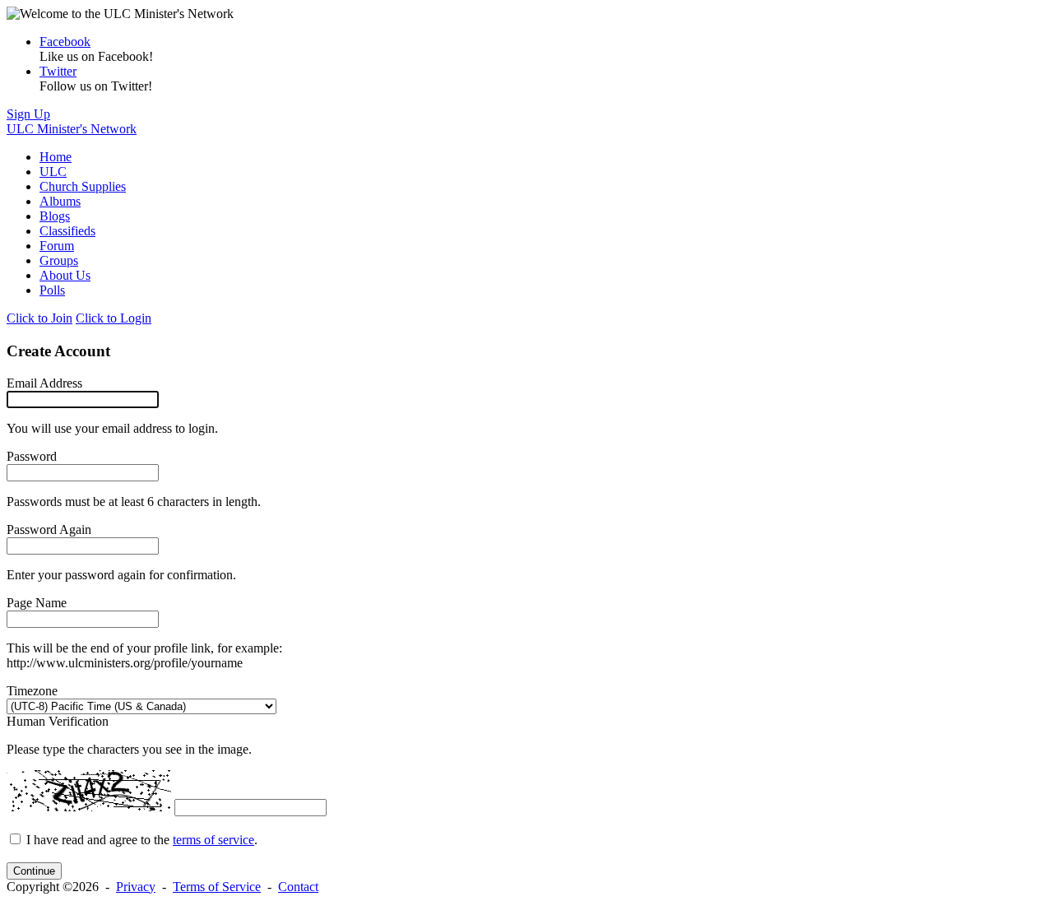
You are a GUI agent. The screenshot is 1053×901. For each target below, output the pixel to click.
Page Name (37, 603)
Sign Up (28, 114)
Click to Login (113, 318)
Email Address (44, 383)
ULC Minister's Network (72, 129)
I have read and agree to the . (141, 840)
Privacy (135, 887)
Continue (34, 871)
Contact (298, 887)
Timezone (32, 691)
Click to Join (39, 318)
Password (32, 456)
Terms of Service (217, 887)
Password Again (49, 529)
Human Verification (58, 721)
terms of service (213, 840)
